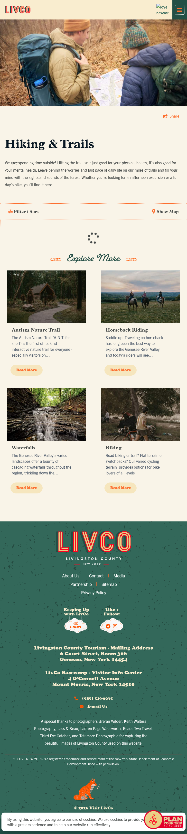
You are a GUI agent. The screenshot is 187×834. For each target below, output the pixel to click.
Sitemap (109, 584)
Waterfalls (23, 448)
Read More (26, 370)
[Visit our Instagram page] (115, 626)
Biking (114, 448)
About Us (70, 575)
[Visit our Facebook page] (108, 626)
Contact (96, 575)
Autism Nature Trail (36, 330)
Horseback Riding (127, 330)
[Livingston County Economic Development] (17, 9)
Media (119, 575)
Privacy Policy (93, 592)
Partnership (81, 584)
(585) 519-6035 (97, 698)
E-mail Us (96, 706)
